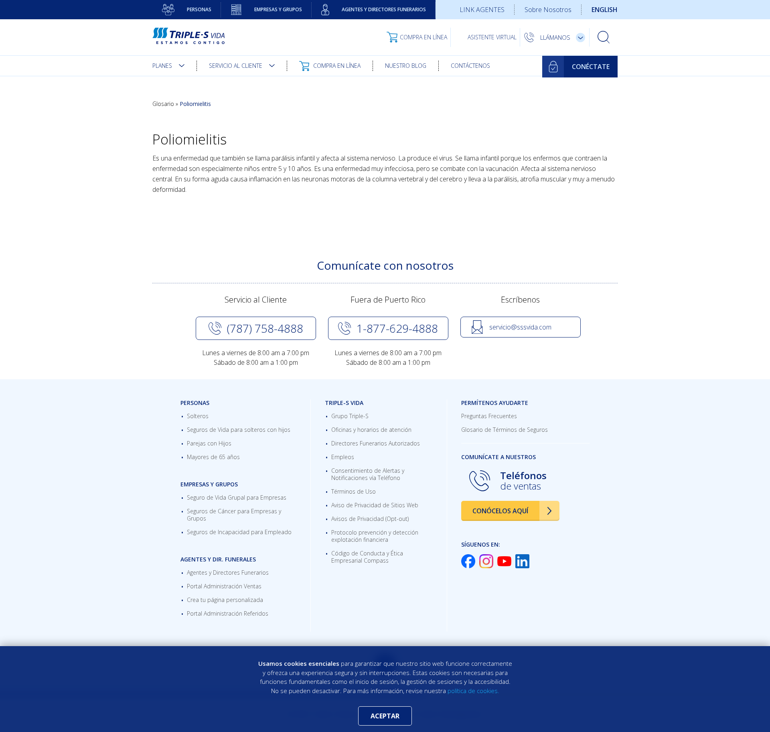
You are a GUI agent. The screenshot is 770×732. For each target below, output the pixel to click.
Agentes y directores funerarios (384, 9)
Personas (199, 9)
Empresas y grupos (278, 9)
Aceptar (385, 716)
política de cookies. (473, 691)
